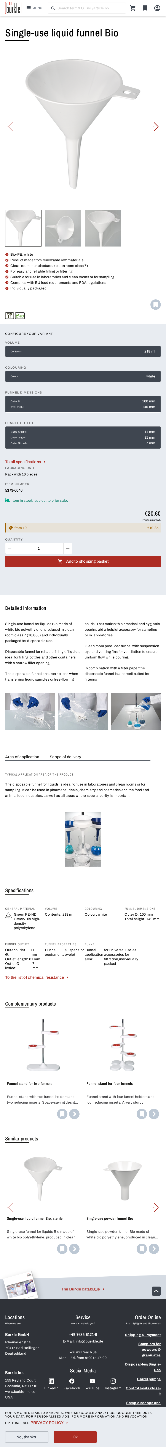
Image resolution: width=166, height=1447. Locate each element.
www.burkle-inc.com (22, 1391)
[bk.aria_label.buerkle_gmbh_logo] (13, 8)
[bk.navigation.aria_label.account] (157, 8)
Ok (75, 1437)
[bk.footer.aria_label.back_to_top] (156, 1291)
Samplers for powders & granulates (149, 1349)
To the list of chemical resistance (34, 977)
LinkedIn (51, 1388)
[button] (156, 127)
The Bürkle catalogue (80, 1289)
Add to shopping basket (87, 561)
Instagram (113, 1388)
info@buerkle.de (89, 1341)
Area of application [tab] (22, 757)
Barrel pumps (149, 1379)
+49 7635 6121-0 (83, 1334)
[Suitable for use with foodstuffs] (9, 315)
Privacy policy (47, 1423)
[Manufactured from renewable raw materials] (20, 315)
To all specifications (23, 462)
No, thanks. (26, 1437)
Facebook (72, 1388)
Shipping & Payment (143, 1335)
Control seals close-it (143, 1391)
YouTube (92, 1388)
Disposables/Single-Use (143, 1367)
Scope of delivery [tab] (65, 757)
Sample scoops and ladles (143, 1405)
